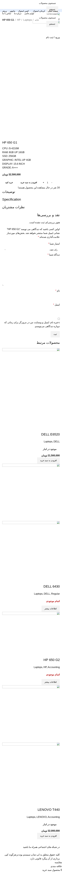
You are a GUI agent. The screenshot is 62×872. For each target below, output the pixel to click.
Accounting (54, 667)
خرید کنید (9, 182)
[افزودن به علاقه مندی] (39, 428)
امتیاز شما (54, 243)
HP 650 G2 (51, 660)
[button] (48, 460)
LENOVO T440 (49, 810)
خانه (36, 20)
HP (18, 20)
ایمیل (56, 304)
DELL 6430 (51, 586)
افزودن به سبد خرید (28, 182)
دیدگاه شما (54, 254)
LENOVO (42, 817)
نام (57, 290)
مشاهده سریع (48, 428)
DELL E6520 (50, 434)
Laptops (27, 20)
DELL (57, 441)
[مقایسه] (56, 428)
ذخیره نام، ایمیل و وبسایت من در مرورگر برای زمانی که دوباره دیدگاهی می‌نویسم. (32, 324)
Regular (55, 593)
